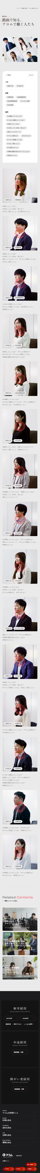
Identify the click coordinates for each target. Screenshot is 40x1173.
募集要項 (8, 1024)
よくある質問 (28, 1024)
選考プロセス (18, 1024)
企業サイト (6, 1161)
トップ (18, 8)
